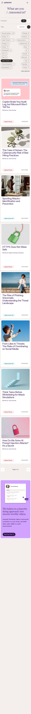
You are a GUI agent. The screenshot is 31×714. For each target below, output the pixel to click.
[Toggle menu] (27, 3)
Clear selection (25, 71)
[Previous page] (3, 470)
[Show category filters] (28, 21)
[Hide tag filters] (28, 27)
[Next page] (28, 470)
